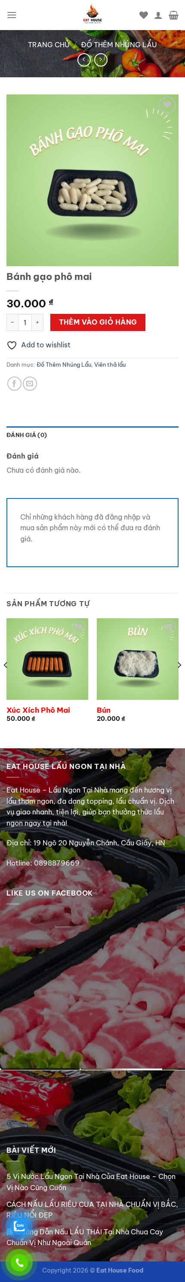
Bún (104, 710)
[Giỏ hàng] (174, 15)
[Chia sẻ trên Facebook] (14, 384)
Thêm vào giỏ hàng (98, 322)
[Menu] (11, 14)
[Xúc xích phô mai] (47, 659)
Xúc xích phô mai (38, 710)
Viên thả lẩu (110, 364)
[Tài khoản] (158, 15)
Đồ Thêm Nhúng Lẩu (119, 44)
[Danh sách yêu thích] (143, 15)
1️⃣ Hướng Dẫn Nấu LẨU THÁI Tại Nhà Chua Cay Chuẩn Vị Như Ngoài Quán (84, 1237)
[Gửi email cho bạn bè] (30, 384)
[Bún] (138, 659)
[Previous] (6, 682)
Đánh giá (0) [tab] (26, 434)
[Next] (179, 682)
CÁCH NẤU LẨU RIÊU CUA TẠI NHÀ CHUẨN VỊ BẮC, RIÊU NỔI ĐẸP (92, 1210)
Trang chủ (49, 44)
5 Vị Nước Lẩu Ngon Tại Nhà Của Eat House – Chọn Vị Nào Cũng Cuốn (91, 1182)
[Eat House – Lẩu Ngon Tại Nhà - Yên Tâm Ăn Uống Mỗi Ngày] (92, 15)
